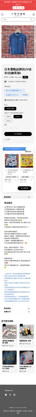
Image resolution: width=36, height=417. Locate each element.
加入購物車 (18, 134)
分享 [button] (8, 139)
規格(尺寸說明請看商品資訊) (13, 113)
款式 (5, 105)
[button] (2, 14)
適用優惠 (7, 86)
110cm (18, 116)
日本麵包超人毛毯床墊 (28, 171)
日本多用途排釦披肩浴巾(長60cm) (13, 172)
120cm (8, 121)
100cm (8, 116)
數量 (5, 125)
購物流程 (12, 411)
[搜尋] (31, 19)
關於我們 (6, 411)
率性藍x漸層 (10, 108)
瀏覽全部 (28, 151)
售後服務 (19, 411)
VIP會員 (25, 411)
